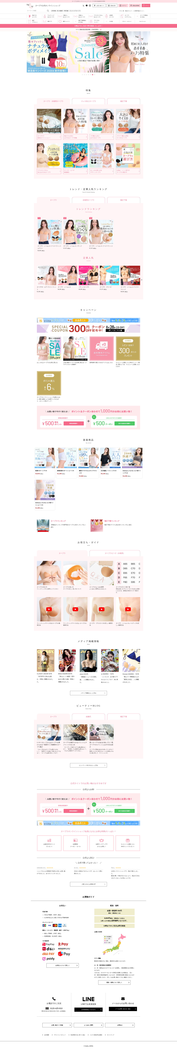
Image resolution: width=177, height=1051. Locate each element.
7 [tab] (94, 74)
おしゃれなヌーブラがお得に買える (47, 362)
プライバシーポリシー (60, 1035)
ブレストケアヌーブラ (74, 10)
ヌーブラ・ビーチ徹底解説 (69, 171)
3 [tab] (86, 74)
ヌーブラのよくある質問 (97, 587)
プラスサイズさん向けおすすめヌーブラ (44, 171)
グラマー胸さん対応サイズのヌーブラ (122, 137)
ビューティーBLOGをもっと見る (88, 765)
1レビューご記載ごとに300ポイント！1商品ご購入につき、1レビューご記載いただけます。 (128, 364)
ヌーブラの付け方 (42, 587)
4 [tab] (88, 74)
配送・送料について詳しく (114, 982)
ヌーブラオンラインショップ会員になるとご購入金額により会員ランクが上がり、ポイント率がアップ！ (48, 399)
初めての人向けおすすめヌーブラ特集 (70, 137)
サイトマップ (110, 1035)
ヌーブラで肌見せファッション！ (44, 137)
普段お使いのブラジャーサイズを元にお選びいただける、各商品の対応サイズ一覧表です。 (128, 590)
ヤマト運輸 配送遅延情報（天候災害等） (87, 29)
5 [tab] (90, 74)
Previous (29, 51)
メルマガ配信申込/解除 (96, 1035)
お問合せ (119, 1025)
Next (148, 51)
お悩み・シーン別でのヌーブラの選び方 (123, 171)
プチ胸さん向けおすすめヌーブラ (95, 137)
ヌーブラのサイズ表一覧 (123, 587)
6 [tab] (92, 74)
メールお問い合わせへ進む (123, 1009)
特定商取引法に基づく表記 (78, 1035)
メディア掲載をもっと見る (88, 693)
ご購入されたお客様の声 (88, 884)
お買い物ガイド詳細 (57, 1025)
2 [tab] (84, 74)
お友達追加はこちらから (88, 1009)
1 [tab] (82, 74)
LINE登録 (53, 10)
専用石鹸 (66, 10)
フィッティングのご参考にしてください (47, 589)
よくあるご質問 (88, 1025)
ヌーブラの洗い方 (68, 587)
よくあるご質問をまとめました (98, 589)
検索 (48, 10)
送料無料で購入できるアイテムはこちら (101, 362)
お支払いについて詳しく (62, 965)
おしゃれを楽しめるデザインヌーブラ (96, 171)
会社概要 (46, 1035)
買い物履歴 (60, 10)
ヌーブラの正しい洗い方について (72, 589)
